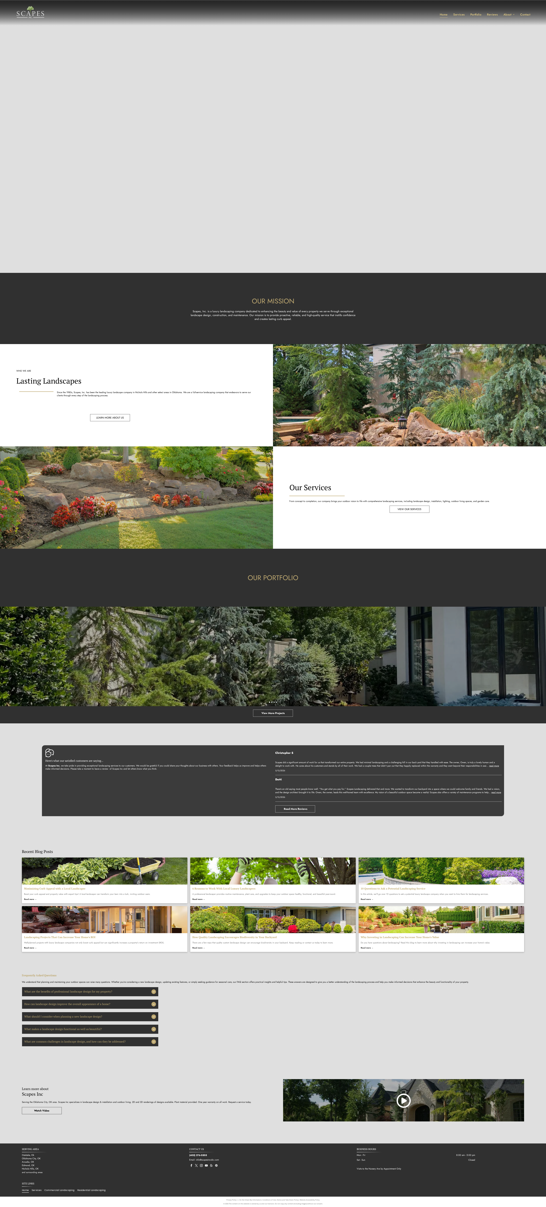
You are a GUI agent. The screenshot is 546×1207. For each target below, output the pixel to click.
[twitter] (196, 1165)
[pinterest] (216, 1165)
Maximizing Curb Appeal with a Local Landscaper (54, 888)
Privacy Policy (231, 1200)
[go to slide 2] (271, 702)
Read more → (30, 899)
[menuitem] (443, 14)
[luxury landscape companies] (104, 919)
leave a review (101, 768)
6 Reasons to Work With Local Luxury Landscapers (223, 888)
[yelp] (211, 1165)
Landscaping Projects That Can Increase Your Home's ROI (59, 937)
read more (494, 765)
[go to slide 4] (276, 702)
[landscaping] (441, 919)
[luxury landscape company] (441, 871)
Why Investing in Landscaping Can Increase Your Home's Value (400, 937)
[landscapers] (273, 871)
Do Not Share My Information (250, 1200)
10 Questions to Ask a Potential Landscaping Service (393, 888)
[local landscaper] (104, 871)
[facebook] (191, 1165)
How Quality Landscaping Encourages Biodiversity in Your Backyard (234, 937)
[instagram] (201, 1165)
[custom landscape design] (273, 919)
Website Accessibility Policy (310, 1200)
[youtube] (206, 1165)
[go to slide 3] (274, 702)
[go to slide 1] (269, 702)
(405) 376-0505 (198, 1155)
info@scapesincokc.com (207, 1159)
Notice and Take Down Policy (287, 1200)
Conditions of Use (269, 1200)
